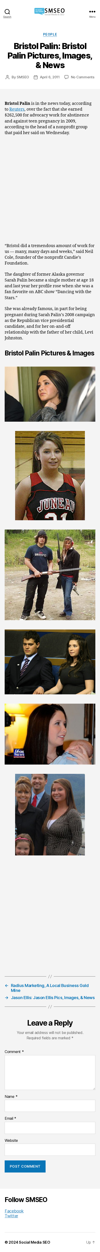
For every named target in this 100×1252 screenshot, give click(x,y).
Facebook (14, 1211)
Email (10, 1118)
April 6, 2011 (50, 77)
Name (11, 1097)
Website (11, 1141)
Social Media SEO (34, 1242)
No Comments (82, 77)
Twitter (11, 1215)
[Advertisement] (50, 191)
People (50, 34)
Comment (14, 1052)
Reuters (16, 109)
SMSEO (23, 77)
